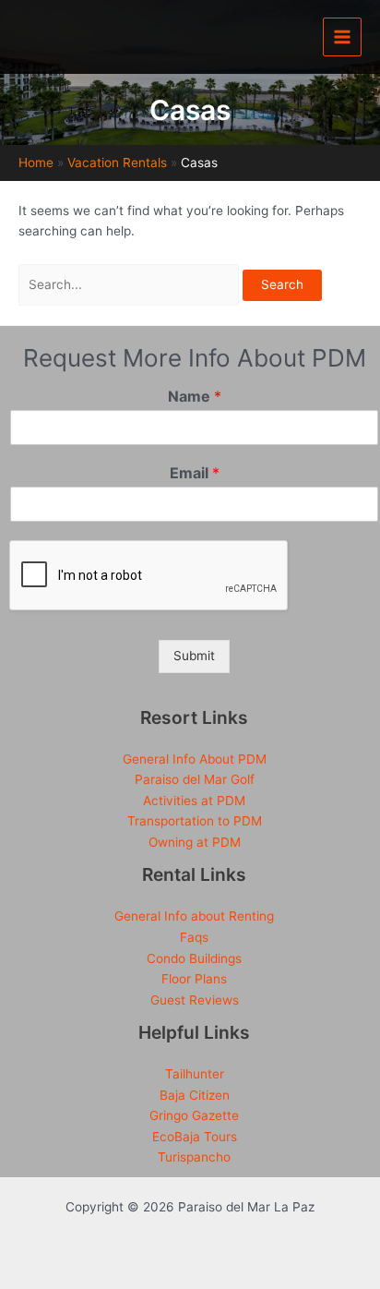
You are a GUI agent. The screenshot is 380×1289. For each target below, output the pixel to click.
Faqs (194, 937)
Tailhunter (194, 1073)
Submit (194, 655)
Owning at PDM (194, 842)
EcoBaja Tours (194, 1136)
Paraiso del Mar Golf (195, 779)
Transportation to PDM (194, 820)
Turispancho (194, 1157)
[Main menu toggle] (342, 37)
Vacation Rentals (117, 162)
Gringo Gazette (194, 1115)
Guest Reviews (194, 1000)
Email (195, 473)
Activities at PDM (194, 800)
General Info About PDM (195, 759)
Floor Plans (194, 978)
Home (35, 162)
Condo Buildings (194, 958)
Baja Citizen (195, 1095)
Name (194, 396)
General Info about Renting (194, 916)
